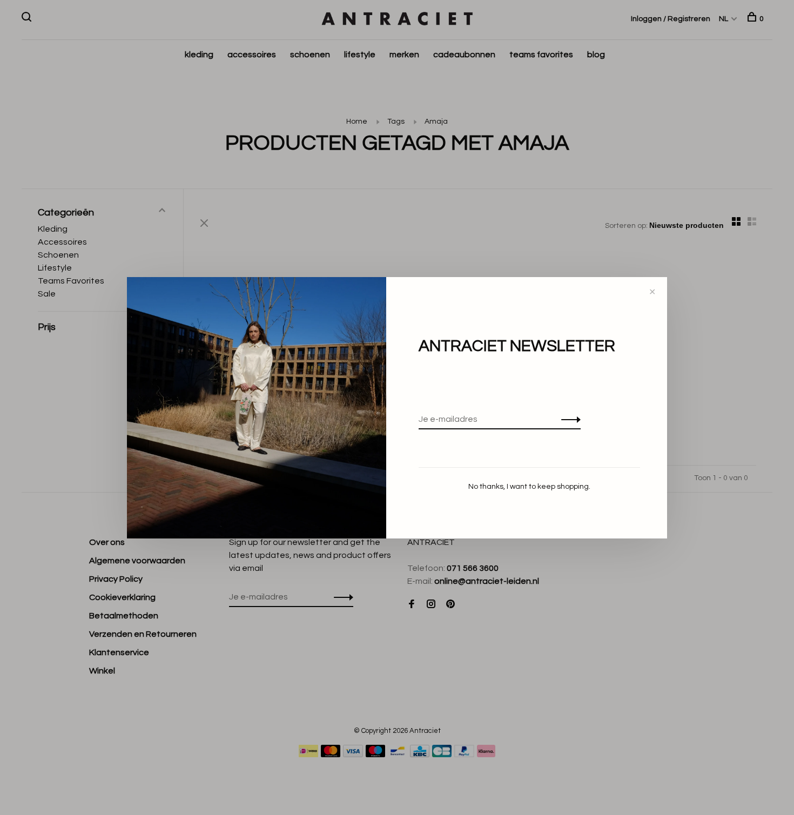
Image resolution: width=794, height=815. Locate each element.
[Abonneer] (568, 419)
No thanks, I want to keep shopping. (529, 486)
